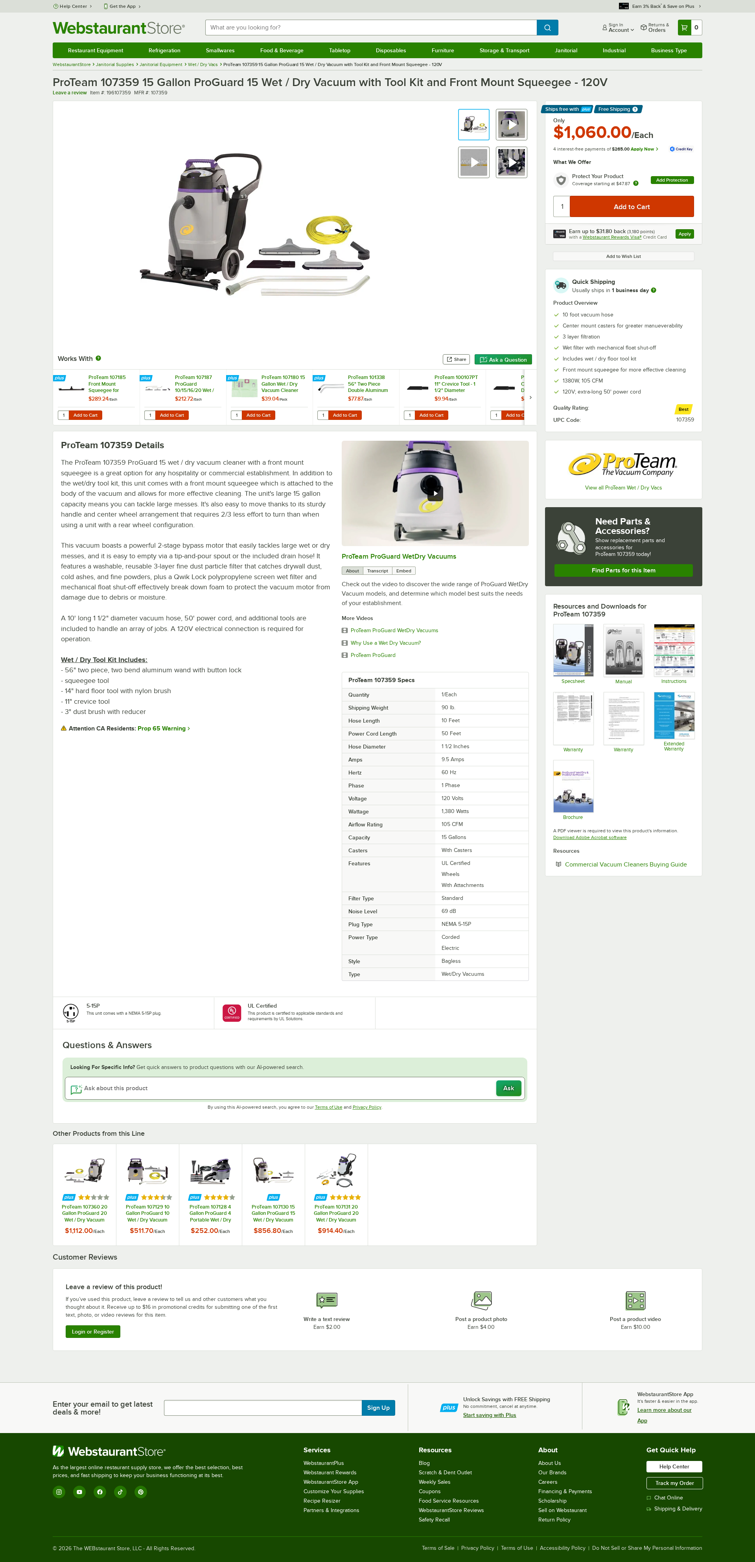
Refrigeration (164, 50)
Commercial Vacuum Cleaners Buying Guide (629, 864)
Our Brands (552, 1473)
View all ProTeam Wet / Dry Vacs (623, 488)
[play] (435, 493)
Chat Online (668, 1498)
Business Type (669, 50)
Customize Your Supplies (334, 1491)
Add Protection (672, 180)
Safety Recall (434, 1520)
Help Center (73, 6)
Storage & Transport (504, 50)
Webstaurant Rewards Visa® (612, 237)
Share (460, 359)
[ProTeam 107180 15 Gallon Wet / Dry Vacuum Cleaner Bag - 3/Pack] (269, 397)
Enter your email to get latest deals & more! (103, 1408)
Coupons (430, 1491)
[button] (474, 124)
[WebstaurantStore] (151, 1451)
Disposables (391, 50)
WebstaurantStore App (331, 1482)
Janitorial (566, 50)
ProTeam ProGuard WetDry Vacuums (399, 556)
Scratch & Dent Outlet (445, 1473)
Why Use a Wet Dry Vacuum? (386, 643)
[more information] (653, 290)
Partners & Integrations (331, 1510)
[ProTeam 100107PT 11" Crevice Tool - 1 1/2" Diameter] (442, 397)
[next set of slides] (530, 397)
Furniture (443, 50)
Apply (686, 235)
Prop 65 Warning (162, 728)
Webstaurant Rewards (330, 1473)
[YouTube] (79, 1492)
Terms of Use (329, 1107)
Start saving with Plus (489, 1415)
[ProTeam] (623, 463)
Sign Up (378, 1407)
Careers (548, 1482)
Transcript (377, 571)
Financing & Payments (565, 1491)
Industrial (614, 50)
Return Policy (554, 1520)
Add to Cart (86, 415)
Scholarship (552, 1501)
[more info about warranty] (636, 184)
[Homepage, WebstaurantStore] (119, 28)
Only (559, 120)
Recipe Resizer (322, 1501)
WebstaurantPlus (324, 1463)
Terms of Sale (438, 1548)
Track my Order (675, 1483)
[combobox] (370, 27)
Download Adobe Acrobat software (590, 837)
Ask (508, 1088)
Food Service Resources (449, 1501)
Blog (424, 1463)
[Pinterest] (140, 1492)
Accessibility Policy (563, 1548)
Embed (403, 571)
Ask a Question (508, 360)
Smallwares (220, 50)
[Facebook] (100, 1492)
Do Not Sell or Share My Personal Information (647, 1548)
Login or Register (93, 1331)
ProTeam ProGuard (373, 655)
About (352, 571)
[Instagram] (59, 1492)
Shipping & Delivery (678, 1509)
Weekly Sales (435, 1482)
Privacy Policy (367, 1107)
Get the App (123, 6)
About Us (549, 1463)
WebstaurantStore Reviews (451, 1510)
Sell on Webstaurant (562, 1510)
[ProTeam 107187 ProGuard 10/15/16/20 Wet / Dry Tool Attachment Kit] (183, 397)
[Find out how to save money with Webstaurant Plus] (60, 378)
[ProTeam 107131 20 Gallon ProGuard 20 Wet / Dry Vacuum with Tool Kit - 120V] (336, 1194)
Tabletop (339, 50)
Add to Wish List (623, 256)
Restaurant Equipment (95, 50)
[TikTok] (120, 1492)
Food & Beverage (282, 50)
